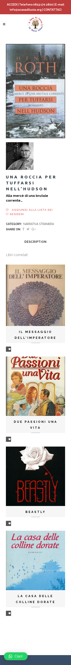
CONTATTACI (53, 9)
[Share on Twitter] (28, 229)
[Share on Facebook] (23, 229)
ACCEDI (12, 4)
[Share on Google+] (34, 229)
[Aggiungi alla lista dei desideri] (8, 349)
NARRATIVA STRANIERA (38, 224)
